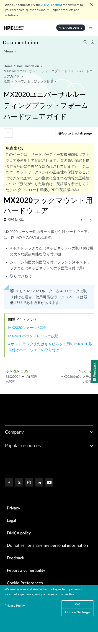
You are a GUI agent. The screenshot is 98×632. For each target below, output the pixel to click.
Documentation (20, 42)
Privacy (13, 508)
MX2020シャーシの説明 (28, 327)
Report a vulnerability (26, 571)
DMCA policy (19, 533)
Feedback (15, 558)
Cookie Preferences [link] (25, 583)
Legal (11, 521)
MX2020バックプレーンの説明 (33, 336)
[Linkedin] (39, 482)
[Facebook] (9, 482)
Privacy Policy (15, 605)
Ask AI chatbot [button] (51, 5)
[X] (19, 482)
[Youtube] (49, 482)
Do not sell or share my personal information (47, 546)
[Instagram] (29, 482)
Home (8, 66)
